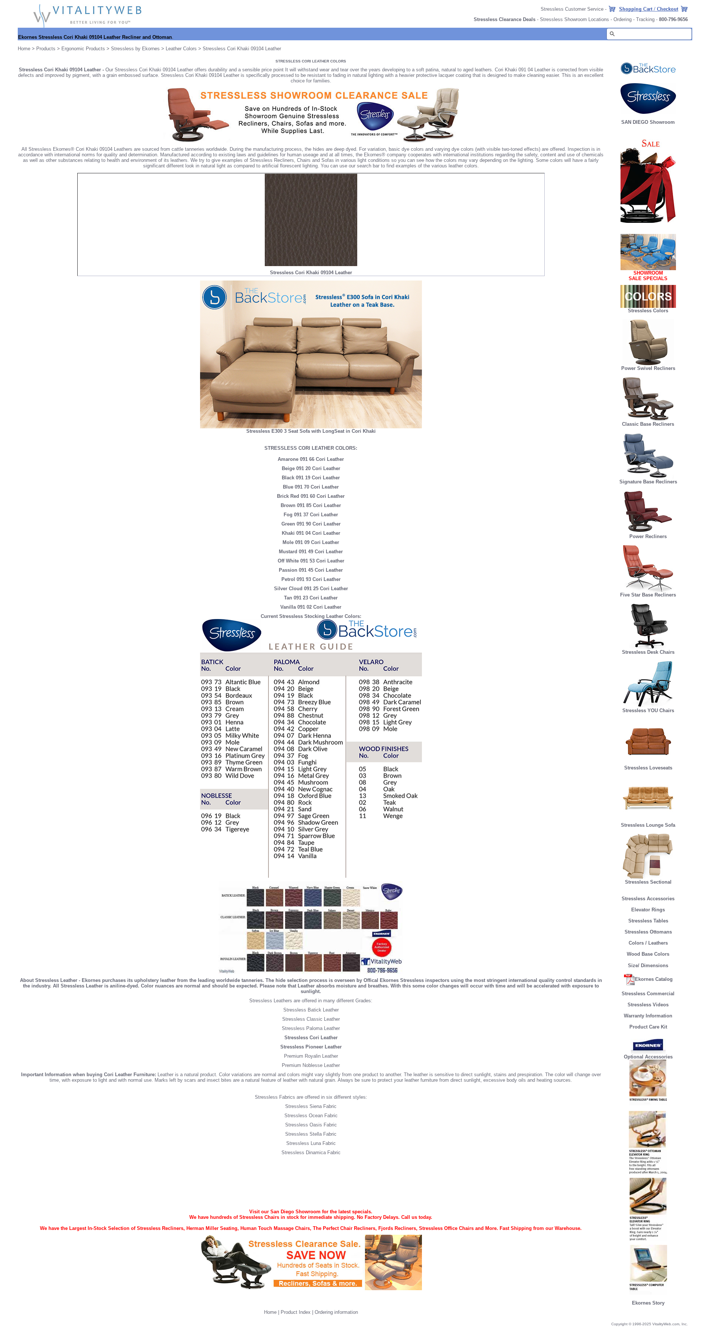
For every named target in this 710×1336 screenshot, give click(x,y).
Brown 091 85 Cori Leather (311, 505)
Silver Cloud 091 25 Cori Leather (311, 588)
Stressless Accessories (648, 898)
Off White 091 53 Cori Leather (311, 561)
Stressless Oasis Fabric (311, 1125)
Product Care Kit (648, 1027)
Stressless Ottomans (648, 932)
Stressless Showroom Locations (574, 19)
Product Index (296, 1312)
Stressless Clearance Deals (504, 19)
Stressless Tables (648, 921)
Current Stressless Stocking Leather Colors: (311, 616)
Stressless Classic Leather (311, 1019)
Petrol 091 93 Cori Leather (311, 579)
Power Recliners (648, 536)
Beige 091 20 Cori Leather (311, 468)
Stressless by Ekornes (136, 48)
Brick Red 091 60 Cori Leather (311, 496)
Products (45, 48)
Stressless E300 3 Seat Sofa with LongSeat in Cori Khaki (311, 431)
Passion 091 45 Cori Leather (311, 570)
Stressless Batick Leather (311, 1010)
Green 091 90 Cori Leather (311, 524)
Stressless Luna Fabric (311, 1143)
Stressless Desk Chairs (648, 652)
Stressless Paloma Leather (311, 1028)
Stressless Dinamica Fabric (311, 1152)
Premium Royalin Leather (311, 1056)
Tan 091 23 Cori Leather (311, 598)
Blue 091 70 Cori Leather (311, 487)
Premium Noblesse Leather (311, 1065)
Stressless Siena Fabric (311, 1106)
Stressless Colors (648, 310)
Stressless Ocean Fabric (311, 1115)
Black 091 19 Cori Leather (311, 477)
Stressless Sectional (648, 882)
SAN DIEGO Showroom (648, 122)
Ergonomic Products (83, 48)
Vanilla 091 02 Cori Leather (310, 607)
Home (24, 48)
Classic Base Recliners (648, 424)
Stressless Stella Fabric (311, 1134)
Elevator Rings (648, 909)
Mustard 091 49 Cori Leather (311, 551)
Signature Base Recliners (648, 482)
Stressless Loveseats (648, 768)
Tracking (645, 19)
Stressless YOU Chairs (648, 710)
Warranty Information (648, 1016)
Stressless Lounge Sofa (648, 825)
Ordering (622, 19)
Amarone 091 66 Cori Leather (311, 459)
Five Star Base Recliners (648, 595)
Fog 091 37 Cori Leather (311, 514)
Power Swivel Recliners (648, 368)
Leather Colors (181, 48)
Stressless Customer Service (572, 9)
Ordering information (336, 1312)
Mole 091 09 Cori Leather (311, 542)
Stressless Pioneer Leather (311, 1047)
